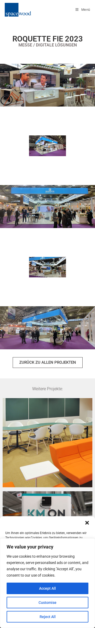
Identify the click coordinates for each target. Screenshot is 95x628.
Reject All (48, 617)
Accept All (47, 588)
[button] (87, 522)
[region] (47, 583)
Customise (47, 602)
